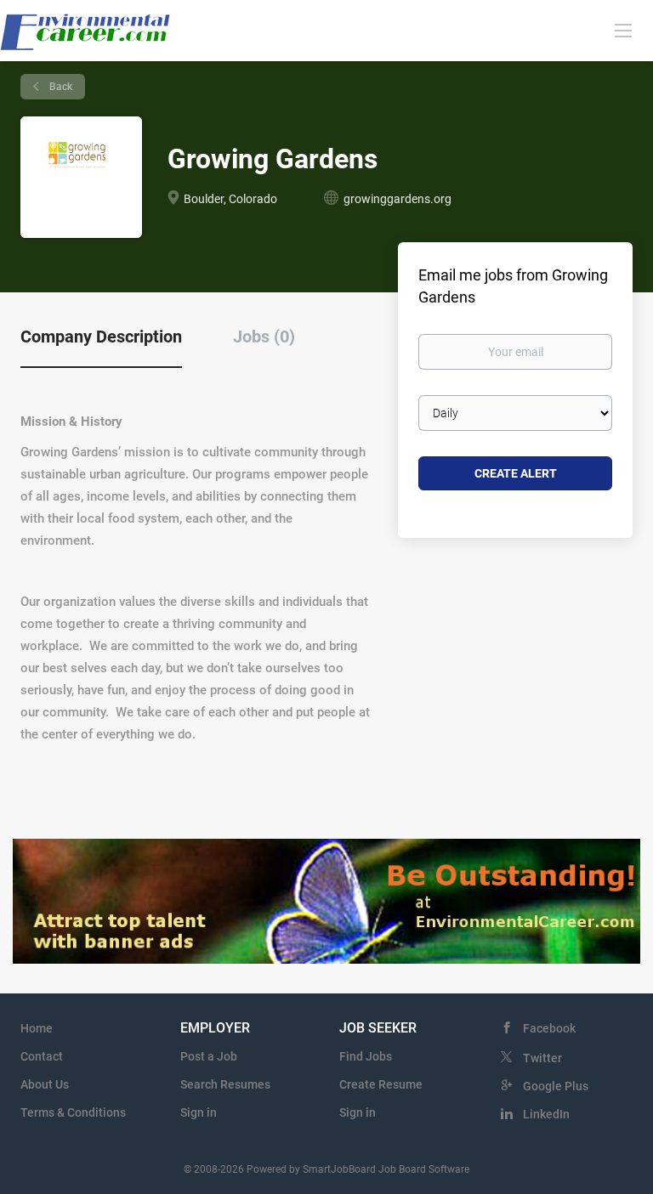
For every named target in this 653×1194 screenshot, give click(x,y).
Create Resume (381, 1084)
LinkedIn (546, 1114)
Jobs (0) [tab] (264, 336)
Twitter (542, 1058)
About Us (44, 1084)
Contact (41, 1056)
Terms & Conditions (73, 1112)
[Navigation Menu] (623, 29)
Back (59, 87)
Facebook (549, 1028)
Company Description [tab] (101, 336)
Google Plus (555, 1086)
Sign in (198, 1112)
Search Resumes (225, 1084)
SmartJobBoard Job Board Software (386, 1169)
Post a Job (208, 1056)
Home (36, 1028)
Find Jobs (365, 1056)
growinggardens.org (397, 199)
